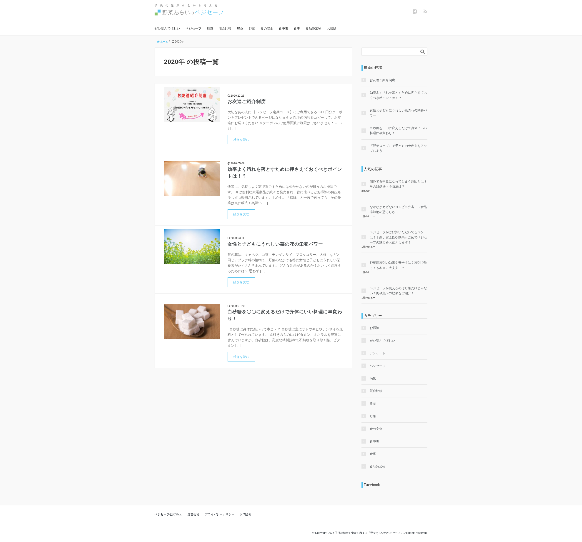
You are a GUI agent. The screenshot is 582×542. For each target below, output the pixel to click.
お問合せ (246, 514)
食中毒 (283, 28)
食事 (297, 28)
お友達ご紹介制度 (247, 101)
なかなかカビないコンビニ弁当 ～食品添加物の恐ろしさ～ (398, 209)
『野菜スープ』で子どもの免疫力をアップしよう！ (398, 148)
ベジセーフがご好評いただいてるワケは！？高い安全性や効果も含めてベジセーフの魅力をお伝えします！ (398, 237)
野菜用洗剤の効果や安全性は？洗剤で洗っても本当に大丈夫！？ (398, 265)
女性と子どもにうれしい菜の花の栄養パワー (275, 243)
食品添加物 (313, 28)
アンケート (378, 353)
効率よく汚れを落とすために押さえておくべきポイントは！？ (398, 95)
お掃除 (331, 28)
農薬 (240, 28)
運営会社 (193, 514)
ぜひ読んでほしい (167, 28)
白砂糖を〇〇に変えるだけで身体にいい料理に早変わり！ (398, 130)
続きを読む (241, 139)
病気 (210, 28)
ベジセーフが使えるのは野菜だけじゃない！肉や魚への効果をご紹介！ (398, 290)
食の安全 (267, 28)
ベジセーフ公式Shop (168, 514)
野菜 (252, 28)
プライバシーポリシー (219, 514)
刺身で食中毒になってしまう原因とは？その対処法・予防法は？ (398, 184)
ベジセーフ (193, 28)
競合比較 (225, 28)
